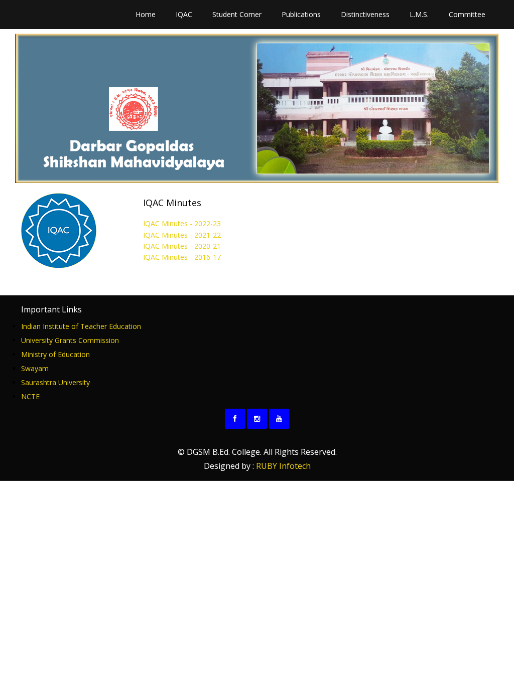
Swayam (35, 368)
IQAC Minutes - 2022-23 (182, 223)
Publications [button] (301, 14)
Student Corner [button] (237, 14)
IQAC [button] (184, 14)
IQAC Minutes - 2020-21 (182, 246)
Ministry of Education (55, 354)
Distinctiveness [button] (365, 14)
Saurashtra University (55, 382)
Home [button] (146, 14)
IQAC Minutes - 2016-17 (182, 257)
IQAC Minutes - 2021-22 (182, 235)
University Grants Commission (70, 340)
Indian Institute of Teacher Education (81, 326)
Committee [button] (467, 14)
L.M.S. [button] (419, 14)
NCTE (30, 396)
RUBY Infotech (283, 465)
